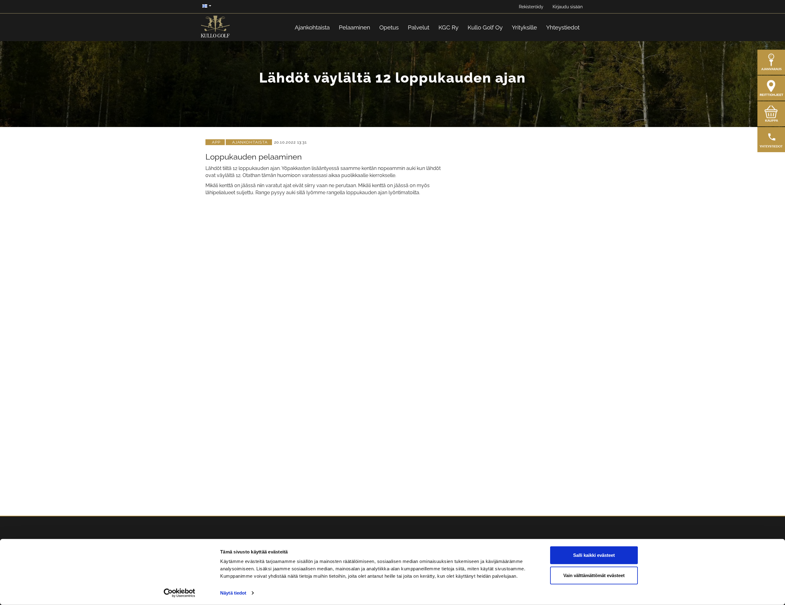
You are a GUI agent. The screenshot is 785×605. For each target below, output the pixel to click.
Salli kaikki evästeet (594, 555)
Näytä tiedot (233, 592)
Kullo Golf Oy (485, 27)
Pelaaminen (354, 27)
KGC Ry (448, 27)
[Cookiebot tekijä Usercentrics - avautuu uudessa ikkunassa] (179, 593)
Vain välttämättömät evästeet (594, 575)
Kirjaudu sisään (568, 6)
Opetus (389, 27)
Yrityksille (524, 27)
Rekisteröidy (531, 6)
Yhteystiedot (563, 27)
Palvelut (418, 27)
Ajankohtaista (312, 27)
